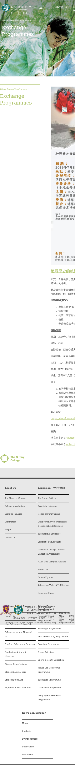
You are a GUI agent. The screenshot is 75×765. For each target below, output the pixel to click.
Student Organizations (16, 664)
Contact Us (10, 538)
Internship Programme (49, 680)
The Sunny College (47, 498)
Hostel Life (43, 570)
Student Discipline (14, 680)
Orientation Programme (49, 688)
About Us (61, 7)
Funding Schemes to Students (20, 644)
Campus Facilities (13, 514)
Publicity (26, 731)
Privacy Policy (36, 618)
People (8, 530)
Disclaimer (18, 618)
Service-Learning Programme (53, 637)
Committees (10, 522)
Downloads (27, 755)
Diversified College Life (49, 542)
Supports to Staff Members (18, 688)
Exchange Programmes (50, 629)
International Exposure (49, 534)
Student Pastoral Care (15, 672)
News (25, 723)
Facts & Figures (45, 578)
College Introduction (15, 506)
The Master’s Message (16, 498)
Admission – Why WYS (51, 488)
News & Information (34, 713)
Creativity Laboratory (48, 506)
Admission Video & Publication (53, 585)
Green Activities (46, 652)
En (40, 8)
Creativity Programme (49, 644)
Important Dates (46, 593)
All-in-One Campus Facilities (52, 562)
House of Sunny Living (49, 514)
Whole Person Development (16, 21)
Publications (28, 747)
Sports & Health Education (51, 660)
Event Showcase (30, 739)
